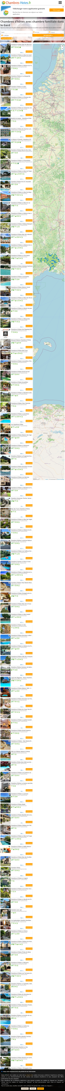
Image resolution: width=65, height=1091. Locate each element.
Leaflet (46, 479)
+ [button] (62, 46)
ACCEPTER (40, 1088)
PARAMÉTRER (25, 1088)
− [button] (62, 48)
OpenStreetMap (60, 479)
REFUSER (33, 1088)
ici (52, 1086)
